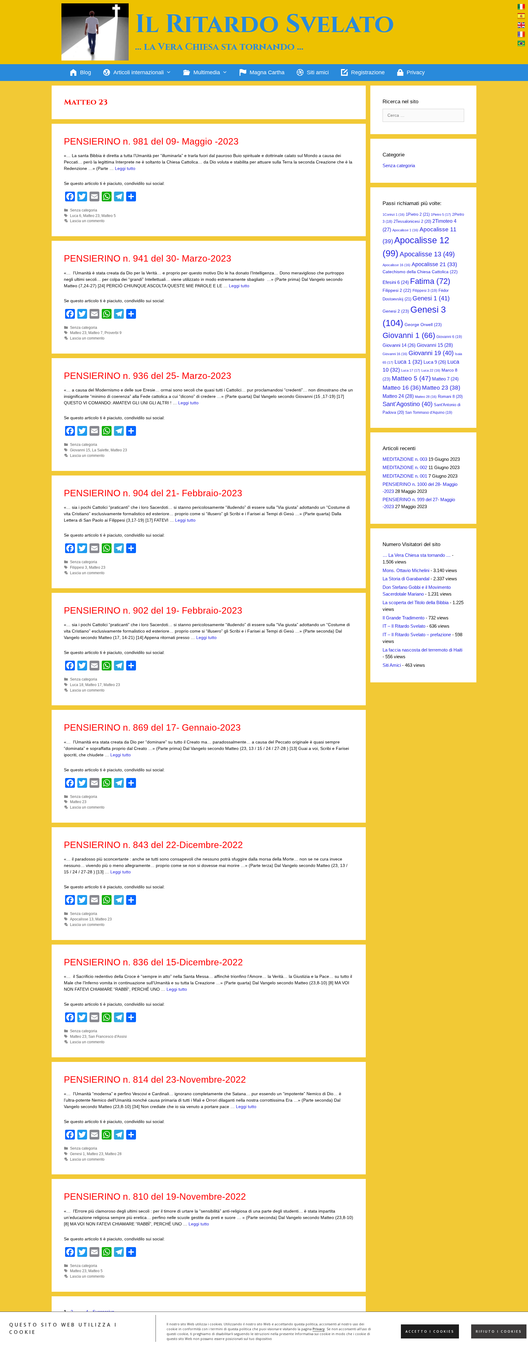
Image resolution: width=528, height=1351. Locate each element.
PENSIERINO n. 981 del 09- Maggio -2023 (151, 141)
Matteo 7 (95, 333)
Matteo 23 (91, 216)
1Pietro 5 (441, 214)
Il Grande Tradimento (403, 617)
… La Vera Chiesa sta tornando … (417, 555)
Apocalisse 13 (82, 919)
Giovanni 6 (449, 337)
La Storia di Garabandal (406, 578)
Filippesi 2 (397, 290)
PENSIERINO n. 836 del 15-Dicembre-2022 (153, 962)
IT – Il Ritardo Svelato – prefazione (417, 634)
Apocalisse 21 (434, 264)
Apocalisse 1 (405, 230)
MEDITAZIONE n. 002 (405, 467)
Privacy (319, 1329)
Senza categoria (83, 210)
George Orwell (423, 324)
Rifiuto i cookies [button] (499, 1331)
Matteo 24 (398, 396)
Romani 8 (450, 396)
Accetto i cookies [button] (429, 1331)
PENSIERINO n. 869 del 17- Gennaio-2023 (152, 727)
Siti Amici (392, 665)
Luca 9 (435, 362)
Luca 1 (408, 362)
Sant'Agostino (408, 404)
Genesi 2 (396, 311)
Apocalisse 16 (396, 265)
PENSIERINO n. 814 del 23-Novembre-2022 (155, 1079)
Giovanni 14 (399, 345)
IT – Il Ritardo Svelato (404, 626)
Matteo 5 (108, 216)
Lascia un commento (87, 221)
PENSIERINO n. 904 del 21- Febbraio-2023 (153, 493)
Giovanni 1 (409, 335)
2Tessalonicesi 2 (412, 221)
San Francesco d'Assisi (107, 1036)
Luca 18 (76, 685)
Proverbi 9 (113, 333)
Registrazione (368, 72)
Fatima (430, 281)
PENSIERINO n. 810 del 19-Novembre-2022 (155, 1196)
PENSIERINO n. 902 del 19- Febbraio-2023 (153, 610)
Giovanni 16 (395, 354)
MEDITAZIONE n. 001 (405, 476)
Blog (85, 72)
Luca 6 (75, 216)
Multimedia (206, 72)
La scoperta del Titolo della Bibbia (416, 602)
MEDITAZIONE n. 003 (405, 459)
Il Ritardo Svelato (264, 24)
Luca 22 (430, 370)
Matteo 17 (93, 685)
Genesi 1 (77, 1154)
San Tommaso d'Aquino (428, 412)
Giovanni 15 (80, 450)
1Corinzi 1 (394, 214)
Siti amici (318, 72)
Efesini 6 (396, 282)
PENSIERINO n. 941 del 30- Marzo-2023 (147, 258)
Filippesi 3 (78, 567)
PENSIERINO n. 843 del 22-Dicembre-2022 (153, 845)
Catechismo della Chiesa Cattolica (420, 272)
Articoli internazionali (138, 72)
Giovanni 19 (431, 353)
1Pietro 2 (418, 214)
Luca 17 (410, 370)
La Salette (100, 450)
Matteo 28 (113, 1154)
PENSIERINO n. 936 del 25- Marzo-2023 (147, 376)
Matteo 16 (402, 387)
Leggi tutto (125, 168)
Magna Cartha (267, 72)
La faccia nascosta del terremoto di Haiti (422, 649)
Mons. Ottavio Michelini (406, 570)
